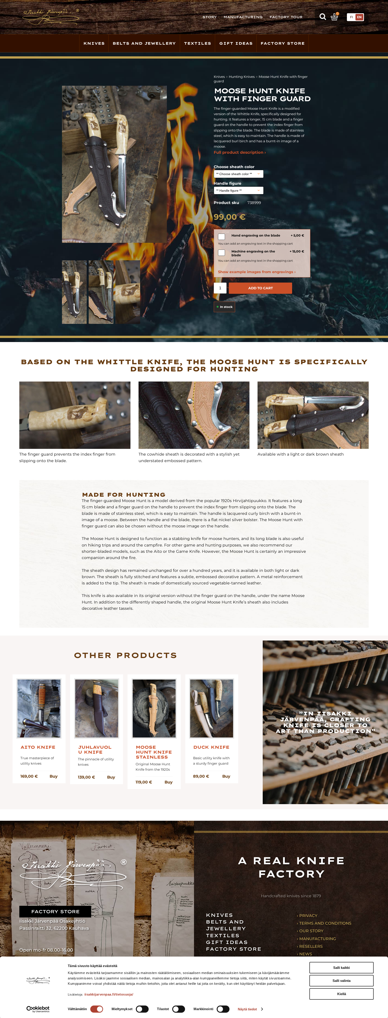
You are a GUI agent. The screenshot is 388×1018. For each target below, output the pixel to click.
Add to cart (260, 288)
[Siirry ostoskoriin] (334, 16)
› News (304, 954)
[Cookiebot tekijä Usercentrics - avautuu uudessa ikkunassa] (38, 1009)
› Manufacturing (316, 938)
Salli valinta (342, 981)
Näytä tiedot (247, 1009)
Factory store (282, 43)
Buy (53, 776)
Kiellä (341, 994)
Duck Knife (211, 747)
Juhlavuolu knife (94, 750)
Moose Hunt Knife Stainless (154, 752)
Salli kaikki (341, 968)
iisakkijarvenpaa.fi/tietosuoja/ (108, 994)
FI (351, 17)
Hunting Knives (242, 77)
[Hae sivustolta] (322, 17)
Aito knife (37, 747)
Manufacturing (243, 17)
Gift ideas (236, 43)
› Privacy (307, 915)
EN (359, 17)
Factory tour (285, 17)
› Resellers (310, 946)
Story (210, 17)
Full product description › (240, 152)
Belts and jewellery (144, 43)
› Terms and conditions (324, 923)
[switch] (142, 1009)
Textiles (197, 43)
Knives (94, 43)
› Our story (310, 930)
